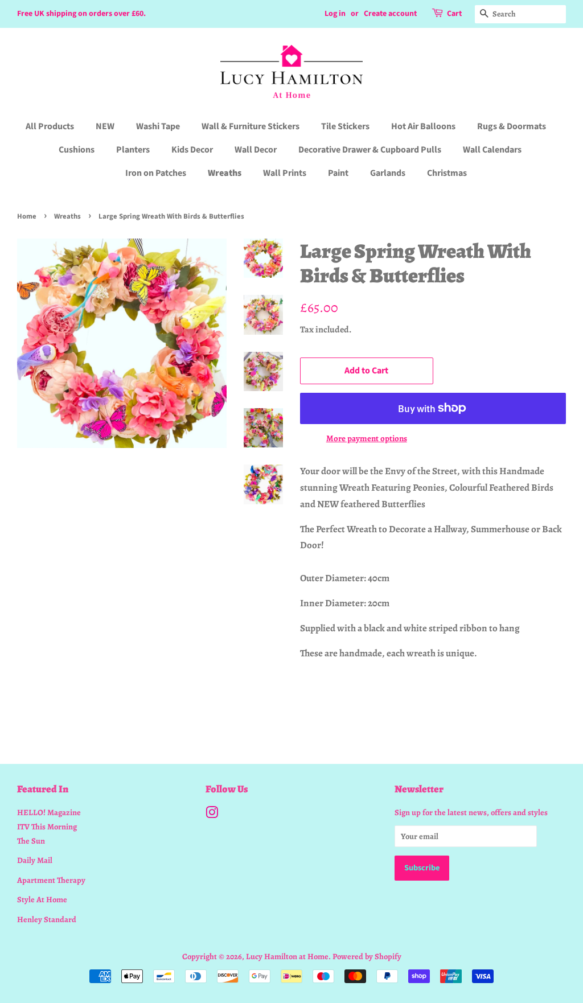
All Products (50, 126)
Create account (390, 13)
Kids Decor (192, 149)
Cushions (77, 149)
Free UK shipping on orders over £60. (81, 13)
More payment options (366, 438)
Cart (454, 13)
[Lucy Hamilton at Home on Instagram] (212, 814)
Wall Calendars (492, 149)
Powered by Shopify (366, 956)
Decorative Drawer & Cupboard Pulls (369, 149)
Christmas (447, 173)
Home (26, 216)
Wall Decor (256, 149)
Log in (335, 13)
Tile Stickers (345, 126)
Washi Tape (158, 126)
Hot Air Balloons (423, 126)
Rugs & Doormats (511, 126)
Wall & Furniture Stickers (250, 126)
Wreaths (224, 173)
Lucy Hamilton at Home (287, 956)
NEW (105, 126)
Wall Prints (284, 173)
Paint (338, 173)
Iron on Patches (155, 173)
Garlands (387, 173)
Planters (133, 149)
